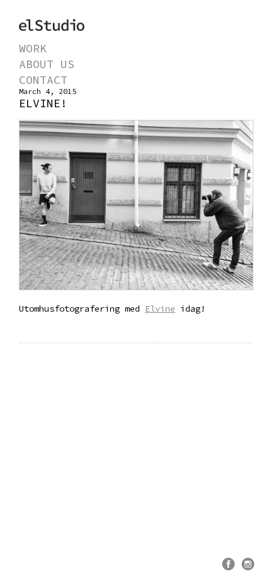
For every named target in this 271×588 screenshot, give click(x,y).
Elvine (160, 308)
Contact (43, 80)
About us (46, 64)
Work (33, 48)
